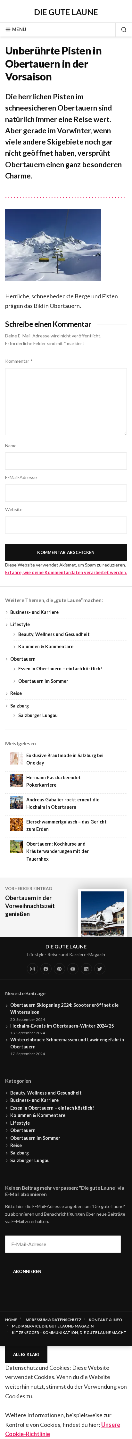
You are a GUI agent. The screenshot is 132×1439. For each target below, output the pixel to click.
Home (11, 1319)
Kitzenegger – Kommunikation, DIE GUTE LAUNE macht (69, 1332)
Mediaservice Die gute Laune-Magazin (53, 1326)
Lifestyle (20, 624)
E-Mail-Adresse (21, 477)
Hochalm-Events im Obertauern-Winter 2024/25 (62, 1026)
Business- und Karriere (34, 612)
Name (11, 445)
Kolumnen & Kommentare (45, 646)
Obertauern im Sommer (43, 681)
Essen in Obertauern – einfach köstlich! (60, 668)
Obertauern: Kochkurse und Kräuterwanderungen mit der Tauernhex (57, 851)
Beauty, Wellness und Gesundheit (54, 634)
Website (13, 509)
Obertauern (23, 659)
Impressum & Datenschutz (52, 1319)
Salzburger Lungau (38, 715)
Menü (19, 29)
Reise (16, 693)
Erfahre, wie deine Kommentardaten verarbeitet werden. (66, 572)
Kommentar (19, 361)
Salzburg (19, 705)
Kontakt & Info (105, 1319)
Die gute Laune (66, 12)
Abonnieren (27, 1271)
